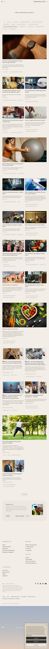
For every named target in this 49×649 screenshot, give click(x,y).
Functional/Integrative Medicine (9, 100)
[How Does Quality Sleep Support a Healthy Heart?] (13, 189)
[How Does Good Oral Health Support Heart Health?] (36, 88)
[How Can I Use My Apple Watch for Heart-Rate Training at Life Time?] (24, 52)
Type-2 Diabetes (21, 173)
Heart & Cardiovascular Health (32, 101)
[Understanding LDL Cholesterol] (13, 282)
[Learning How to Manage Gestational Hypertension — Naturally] (36, 392)
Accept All (36, 638)
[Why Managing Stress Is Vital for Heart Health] (36, 282)
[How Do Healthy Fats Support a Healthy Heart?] (13, 222)
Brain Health (39, 376)
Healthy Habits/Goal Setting (31, 406)
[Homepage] (41, 1)
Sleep (19, 201)
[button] (2, 1)
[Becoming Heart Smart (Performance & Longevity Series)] (13, 360)
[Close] (46, 624)
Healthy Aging (6, 264)
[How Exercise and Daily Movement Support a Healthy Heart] (13, 119)
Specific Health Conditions (31, 131)
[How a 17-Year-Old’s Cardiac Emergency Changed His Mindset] (13, 471)
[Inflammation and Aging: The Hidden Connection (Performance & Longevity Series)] (13, 394)
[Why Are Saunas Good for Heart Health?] (36, 221)
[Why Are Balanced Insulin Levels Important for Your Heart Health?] (24, 154)
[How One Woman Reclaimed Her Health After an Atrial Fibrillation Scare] (13, 251)
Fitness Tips (5, 132)
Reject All (36, 641)
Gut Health (20, 100)
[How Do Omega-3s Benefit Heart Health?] (36, 117)
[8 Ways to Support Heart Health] (24, 321)
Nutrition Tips (20, 234)
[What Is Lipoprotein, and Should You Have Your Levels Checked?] (36, 190)
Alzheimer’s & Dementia (30, 376)
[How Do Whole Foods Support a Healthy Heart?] (36, 251)
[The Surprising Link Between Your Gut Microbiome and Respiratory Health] (13, 87)
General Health (6, 410)
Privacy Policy (29, 635)
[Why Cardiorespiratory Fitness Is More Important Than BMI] (24, 434)
